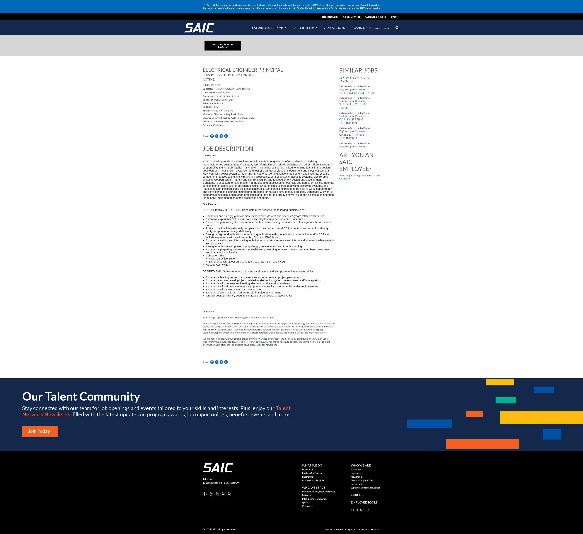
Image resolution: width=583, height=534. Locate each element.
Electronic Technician (357, 92)
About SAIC (357, 469)
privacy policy (373, 8)
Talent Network (329, 16)
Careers (357, 495)
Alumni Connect (351, 16)
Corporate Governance (357, 529)
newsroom (271, 344)
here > (347, 178)
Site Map (375, 529)
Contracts (307, 506)
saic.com (225, 344)
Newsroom (357, 476)
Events (395, 16)
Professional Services (313, 480)
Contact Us (360, 510)
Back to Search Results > (222, 45)
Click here (218, 125)
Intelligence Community (314, 498)
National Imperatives (362, 480)
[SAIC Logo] (218, 467)
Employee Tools (364, 502)
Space (305, 502)
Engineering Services (313, 473)
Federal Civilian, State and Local (318, 491)
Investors (356, 473)
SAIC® (206, 323)
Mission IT (307, 469)
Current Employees (375, 16)
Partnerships (357, 483)
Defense (306, 495)
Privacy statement (334, 529)
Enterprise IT (309, 476)
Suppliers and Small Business (365, 487)
